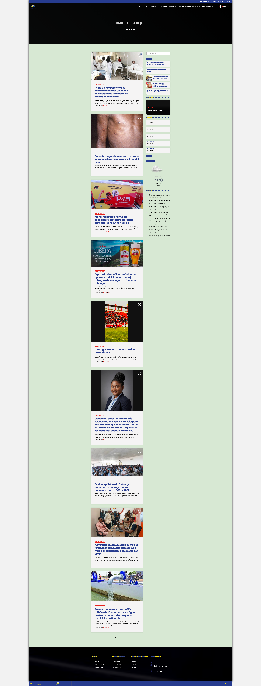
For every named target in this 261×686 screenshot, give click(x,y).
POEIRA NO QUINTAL (155, 110)
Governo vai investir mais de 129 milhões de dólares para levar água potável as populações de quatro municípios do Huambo (115, 614)
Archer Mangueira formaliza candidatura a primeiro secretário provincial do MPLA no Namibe (114, 220)
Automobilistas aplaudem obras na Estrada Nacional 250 (157, 91)
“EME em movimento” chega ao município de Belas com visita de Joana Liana (160, 86)
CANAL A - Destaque (99, 84)
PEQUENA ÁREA (150, 128)
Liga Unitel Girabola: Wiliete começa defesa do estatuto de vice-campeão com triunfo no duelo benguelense (159, 195)
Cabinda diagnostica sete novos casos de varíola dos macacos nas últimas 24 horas (117, 159)
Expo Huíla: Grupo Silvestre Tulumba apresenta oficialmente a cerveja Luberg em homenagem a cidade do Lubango (115, 279)
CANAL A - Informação (100, 481)
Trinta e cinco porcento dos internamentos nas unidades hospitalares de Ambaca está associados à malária (111, 92)
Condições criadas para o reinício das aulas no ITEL (160, 77)
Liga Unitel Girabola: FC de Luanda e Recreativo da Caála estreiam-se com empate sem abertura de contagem (159, 202)
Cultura (151, 107)
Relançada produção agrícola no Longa (156, 70)
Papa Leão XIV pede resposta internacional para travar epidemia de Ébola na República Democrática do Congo (159, 220)
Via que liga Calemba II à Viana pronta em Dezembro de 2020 (156, 63)
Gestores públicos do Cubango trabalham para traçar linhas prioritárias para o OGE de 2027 (112, 487)
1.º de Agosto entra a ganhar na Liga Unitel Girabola (115, 351)
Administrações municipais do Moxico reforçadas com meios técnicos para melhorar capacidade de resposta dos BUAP (116, 549)
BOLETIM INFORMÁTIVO (152, 121)
